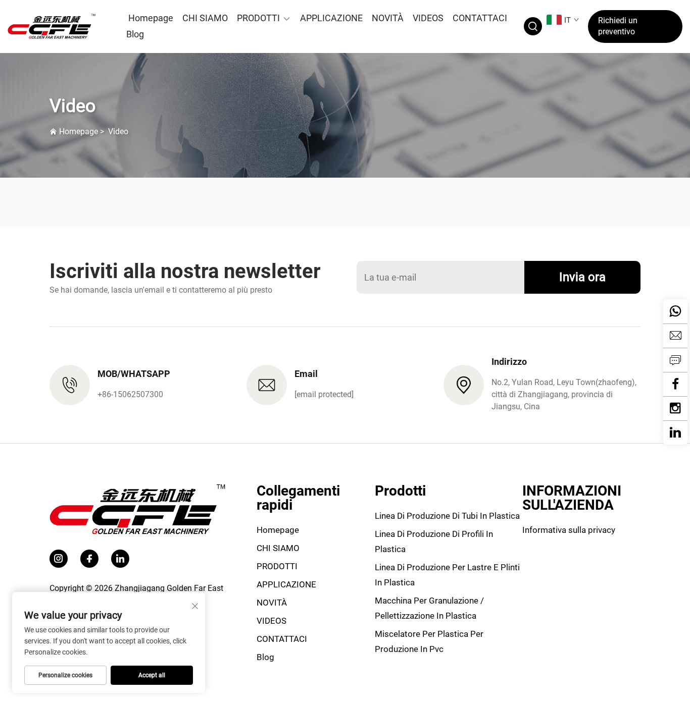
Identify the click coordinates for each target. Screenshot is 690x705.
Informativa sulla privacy (568, 530)
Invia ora (582, 277)
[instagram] (59, 559)
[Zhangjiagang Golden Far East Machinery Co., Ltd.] (58, 26)
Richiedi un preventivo (617, 26)
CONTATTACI (480, 18)
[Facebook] (675, 384)
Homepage (150, 18)
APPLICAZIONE (331, 18)
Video (118, 131)
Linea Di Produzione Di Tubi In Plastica (447, 516)
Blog (135, 34)
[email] (675, 335)
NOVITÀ (388, 18)
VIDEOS (428, 18)
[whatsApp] (675, 311)
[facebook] (89, 559)
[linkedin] (675, 432)
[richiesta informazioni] (675, 360)
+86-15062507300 (130, 394)
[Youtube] (675, 408)
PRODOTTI (258, 18)
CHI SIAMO (205, 18)
